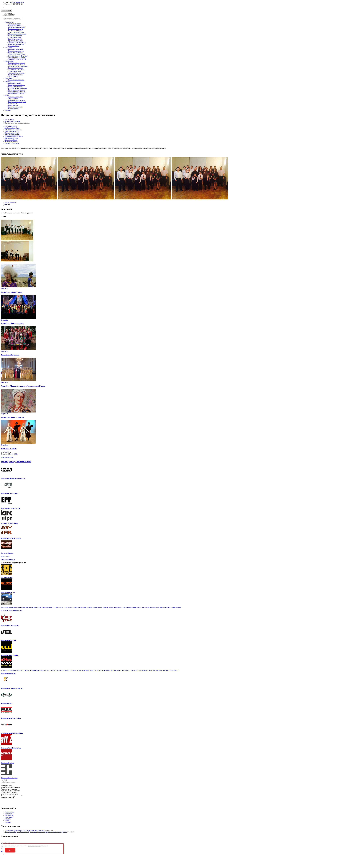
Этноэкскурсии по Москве (17, 57)
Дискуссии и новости (15, 107)
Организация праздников (16, 64)
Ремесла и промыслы (15, 39)
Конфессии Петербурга (15, 25)
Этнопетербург (9, 22)
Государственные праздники (17, 88)
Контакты (8, 110)
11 (17, 454)
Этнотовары (8, 78)
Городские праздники (15, 86)
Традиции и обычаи (14, 37)
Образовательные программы (17, 66)
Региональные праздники (16, 90)
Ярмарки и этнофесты (15, 41)
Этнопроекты (9, 61)
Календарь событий (14, 83)
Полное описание (10, 202)
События (7, 81)
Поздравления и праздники (17, 102)
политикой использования (34, 846)
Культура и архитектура (16, 44)
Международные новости (16, 100)
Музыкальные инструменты (17, 34)
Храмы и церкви (13, 46)
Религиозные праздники (16, 93)
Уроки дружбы (13, 76)
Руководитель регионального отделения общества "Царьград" (25, 830)
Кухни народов (13, 105)
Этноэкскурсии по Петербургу (18, 56)
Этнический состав (14, 24)
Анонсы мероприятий (15, 97)
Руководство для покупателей (16, 461)
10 (15, 454)
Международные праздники (17, 91)
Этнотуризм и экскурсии (16, 69)
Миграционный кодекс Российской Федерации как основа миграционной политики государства (36, 832)
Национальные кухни (15, 30)
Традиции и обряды (14, 71)
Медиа (7, 95)
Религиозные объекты (15, 52)
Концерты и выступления (16, 63)
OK (10, 850)
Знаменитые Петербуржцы (17, 42)
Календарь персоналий (15, 49)
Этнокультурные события (16, 85)
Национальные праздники (16, 27)
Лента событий (13, 98)
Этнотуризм (8, 47)
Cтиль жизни (12, 103)
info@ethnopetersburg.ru (16, 2)
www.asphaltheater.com (8, 559)
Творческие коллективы (16, 32)
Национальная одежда (15, 29)
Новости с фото (13, 108)
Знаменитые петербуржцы (16, 54)
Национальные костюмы (16, 80)
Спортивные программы (16, 73)
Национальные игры (15, 35)
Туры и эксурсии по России (17, 59)
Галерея (7, 204)
